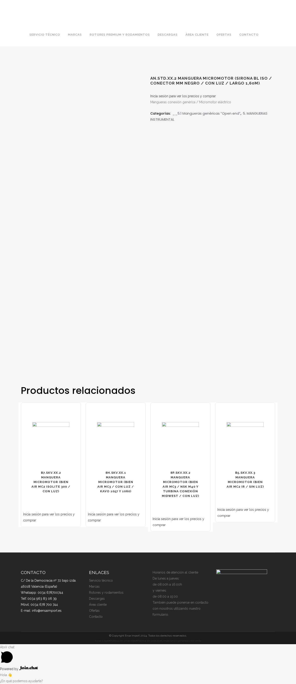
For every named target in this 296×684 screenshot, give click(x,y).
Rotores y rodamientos (106, 592)
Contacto (96, 616)
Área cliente (98, 604)
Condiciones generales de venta (181, 640)
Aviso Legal (102, 640)
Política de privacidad (123, 640)
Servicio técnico (101, 580)
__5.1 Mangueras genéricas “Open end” (206, 113)
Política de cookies (148, 640)
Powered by (9, 669)
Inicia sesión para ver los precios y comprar (183, 96)
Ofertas (94, 610)
